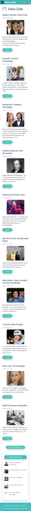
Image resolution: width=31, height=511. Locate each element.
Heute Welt (10, 2)
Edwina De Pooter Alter (13, 194)
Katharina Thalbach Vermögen (12, 105)
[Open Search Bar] (24, 2)
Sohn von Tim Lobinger (13, 365)
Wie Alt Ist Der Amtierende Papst (15, 239)
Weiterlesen (7, 50)
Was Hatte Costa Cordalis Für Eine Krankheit (14, 281)
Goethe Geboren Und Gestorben (12, 152)
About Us (16, 505)
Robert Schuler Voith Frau (14, 14)
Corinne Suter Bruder (12, 324)
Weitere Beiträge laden (16, 447)
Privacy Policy (8, 505)
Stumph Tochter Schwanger (10, 59)
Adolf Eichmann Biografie (14, 405)
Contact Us (23, 505)
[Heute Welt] (2, 2)
